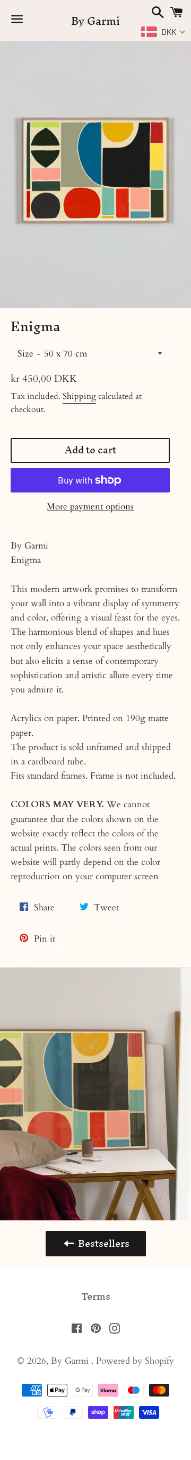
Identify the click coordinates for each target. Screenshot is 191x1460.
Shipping (79, 396)
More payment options (90, 506)
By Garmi (95, 21)
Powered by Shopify (135, 1361)
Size (25, 354)
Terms (95, 1296)
